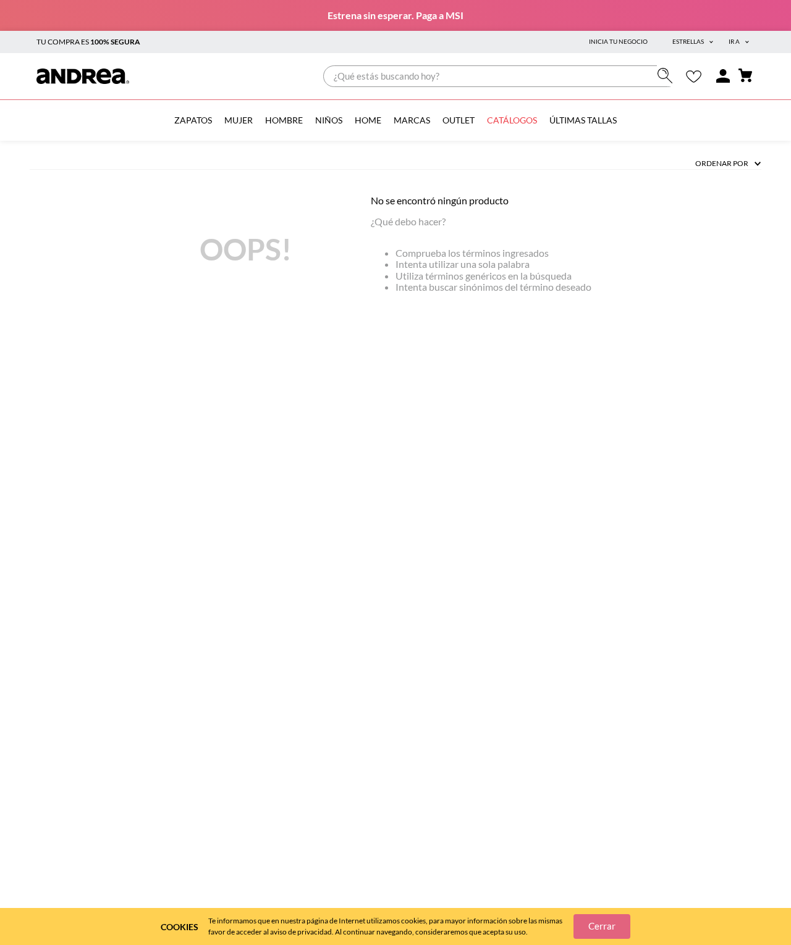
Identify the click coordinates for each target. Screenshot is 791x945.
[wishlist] (693, 76)
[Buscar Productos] (668, 75)
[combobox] (501, 76)
